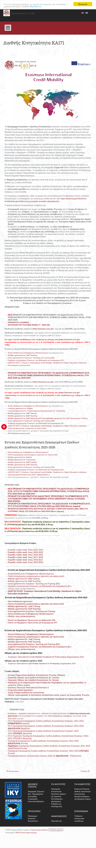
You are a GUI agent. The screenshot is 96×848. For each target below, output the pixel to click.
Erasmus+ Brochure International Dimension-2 (28, 688)
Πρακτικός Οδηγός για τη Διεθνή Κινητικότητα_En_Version (33, 678)
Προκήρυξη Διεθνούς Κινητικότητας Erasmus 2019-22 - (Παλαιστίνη (44, 756)
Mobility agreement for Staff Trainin (23, 606)
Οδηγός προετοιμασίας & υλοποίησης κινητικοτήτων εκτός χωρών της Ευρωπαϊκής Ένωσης (49, 695)
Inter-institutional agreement (20, 601)
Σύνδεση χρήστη (55, 830)
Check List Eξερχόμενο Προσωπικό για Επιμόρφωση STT (32, 623)
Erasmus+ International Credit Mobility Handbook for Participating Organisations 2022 (46, 657)
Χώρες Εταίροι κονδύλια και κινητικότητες (26, 693)
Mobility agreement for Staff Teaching (22, 355)
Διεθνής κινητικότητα (82, 791)
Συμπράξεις (32, 796)
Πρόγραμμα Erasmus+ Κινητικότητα (33, 818)
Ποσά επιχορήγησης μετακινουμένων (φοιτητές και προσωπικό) (33, 455)
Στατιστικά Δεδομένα (36, 801)
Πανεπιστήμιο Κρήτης (39, 830)
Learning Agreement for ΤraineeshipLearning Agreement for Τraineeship (36, 411)
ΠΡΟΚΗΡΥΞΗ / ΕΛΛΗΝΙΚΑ (18, 322)
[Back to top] (46, 843)
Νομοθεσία (35, 6)
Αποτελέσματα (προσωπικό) (19, 365)
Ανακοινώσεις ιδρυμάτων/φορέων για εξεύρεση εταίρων (82, 796)
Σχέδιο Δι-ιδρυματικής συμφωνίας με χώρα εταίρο (27, 428)
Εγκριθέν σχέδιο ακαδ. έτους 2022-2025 (25, 550)
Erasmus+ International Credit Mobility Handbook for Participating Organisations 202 (41, 663)
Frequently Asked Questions (20, 690)
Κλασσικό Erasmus (81, 789)
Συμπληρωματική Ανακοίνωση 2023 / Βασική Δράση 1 (29, 475)
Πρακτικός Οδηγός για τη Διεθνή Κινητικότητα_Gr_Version (33, 680)
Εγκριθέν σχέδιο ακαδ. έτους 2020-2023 (25, 552)
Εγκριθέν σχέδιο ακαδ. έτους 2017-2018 (25, 557)
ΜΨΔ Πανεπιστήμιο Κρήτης (26, 833)
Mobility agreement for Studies (20, 457)
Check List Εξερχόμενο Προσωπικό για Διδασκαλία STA (31, 620)
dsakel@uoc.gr (67, 342)
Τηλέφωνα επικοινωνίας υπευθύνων (79, 818)
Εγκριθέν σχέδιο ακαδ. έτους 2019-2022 (25, 555)
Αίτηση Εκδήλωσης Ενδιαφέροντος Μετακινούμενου (28, 353)
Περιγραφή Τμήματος (36, 791)
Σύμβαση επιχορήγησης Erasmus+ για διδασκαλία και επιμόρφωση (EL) (36, 360)
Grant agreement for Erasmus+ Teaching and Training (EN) (31, 358)
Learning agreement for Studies (20, 408)
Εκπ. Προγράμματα (35, 794)
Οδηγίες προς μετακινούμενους (21, 616)
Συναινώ (82, 4)
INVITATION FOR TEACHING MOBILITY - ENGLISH (29, 325)
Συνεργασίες (33, 799)
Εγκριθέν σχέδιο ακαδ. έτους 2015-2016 (25, 562)
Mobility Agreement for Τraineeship (21, 460)
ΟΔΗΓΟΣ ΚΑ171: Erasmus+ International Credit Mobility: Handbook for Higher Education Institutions (47, 363)
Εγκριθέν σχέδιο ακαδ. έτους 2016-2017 (25, 560)
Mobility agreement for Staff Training (22, 413)
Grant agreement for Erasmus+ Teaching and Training (31, 611)
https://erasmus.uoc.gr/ (43, 329)
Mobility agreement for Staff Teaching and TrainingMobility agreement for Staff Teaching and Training (48, 418)
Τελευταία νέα (56, 821)
